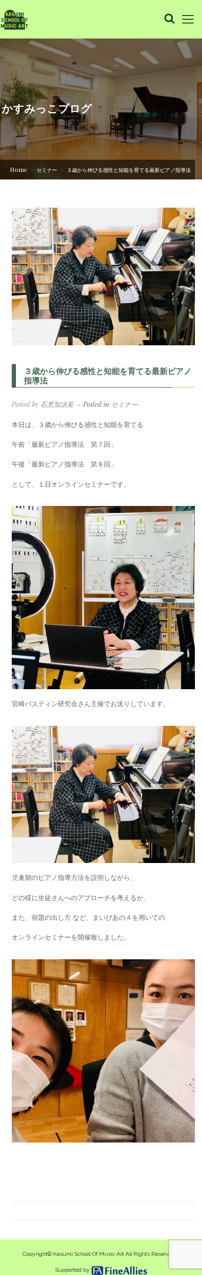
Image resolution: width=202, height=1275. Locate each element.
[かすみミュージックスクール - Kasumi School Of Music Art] (14, 19)
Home (18, 169)
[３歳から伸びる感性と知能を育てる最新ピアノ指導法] (103, 276)
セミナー (47, 169)
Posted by (42, 404)
